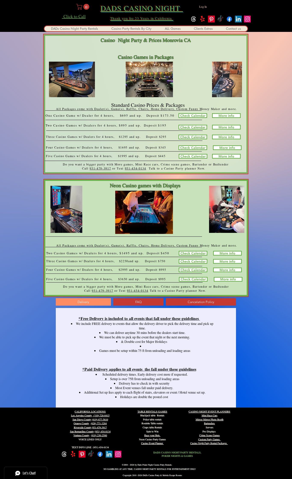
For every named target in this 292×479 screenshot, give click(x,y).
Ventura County (81, 435)
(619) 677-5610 (100, 419)
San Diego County (81, 419)
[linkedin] (238, 19)
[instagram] (247, 19)
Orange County (81, 423)
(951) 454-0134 (102, 431)
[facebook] (229, 19)
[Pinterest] (211, 19)
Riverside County (82, 427)
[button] (83, 7)
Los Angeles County (81, 415)
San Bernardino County (82, 431)
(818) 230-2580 (99, 435)
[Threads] (193, 19)
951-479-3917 (100, 168)
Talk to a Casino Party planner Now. (177, 168)
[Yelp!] (202, 19)
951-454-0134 (135, 168)
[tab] (83, 302)
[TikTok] (220, 19)
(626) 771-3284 (99, 423)
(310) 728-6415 (101, 415)
